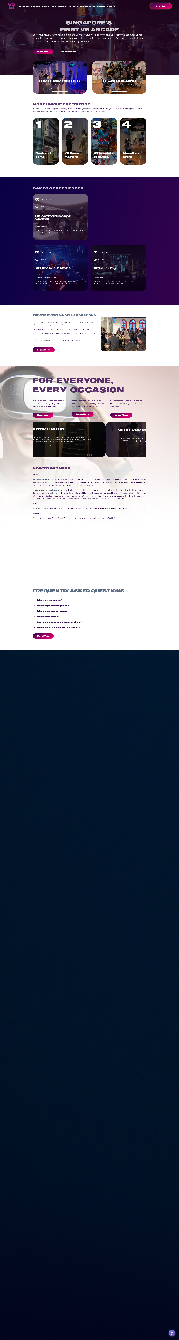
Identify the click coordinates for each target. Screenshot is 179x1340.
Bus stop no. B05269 (41, 508)
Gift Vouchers (59, 6)
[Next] (141, 439)
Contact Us (85, 6)
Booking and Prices (102, 6)
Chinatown (40, 41)
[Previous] (37, 439)
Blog (75, 6)
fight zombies (46, 111)
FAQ (69, 6)
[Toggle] (34, 600)
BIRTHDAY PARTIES (59, 81)
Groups (45, 6)
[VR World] (11, 6)
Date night (37, 404)
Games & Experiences (29, 6)
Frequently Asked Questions (78, 590)
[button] (114, 6)
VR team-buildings (122, 404)
